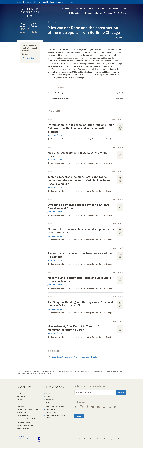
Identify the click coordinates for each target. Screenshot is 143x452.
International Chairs (49, 371)
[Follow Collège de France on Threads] (87, 406)
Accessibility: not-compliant (112, 439)
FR (125, 8)
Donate (79, 416)
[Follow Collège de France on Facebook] (75, 406)
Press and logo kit (23, 412)
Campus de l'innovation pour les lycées (55, 416)
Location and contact (78, 439)
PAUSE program (51, 409)
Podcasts (20, 400)
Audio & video (98, 8)
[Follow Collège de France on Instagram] (81, 406)
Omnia (48, 396)
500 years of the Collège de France (28, 409)
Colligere (49, 403)
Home (19, 371)
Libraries (98, 13)
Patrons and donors (23, 428)
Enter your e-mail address (84, 392)
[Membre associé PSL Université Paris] (42, 439)
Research (89, 13)
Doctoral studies (22, 416)
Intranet (48, 393)
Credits (99, 439)
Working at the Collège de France (27, 419)
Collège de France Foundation (55, 406)
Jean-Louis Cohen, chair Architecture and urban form (76, 357)
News (19, 403)
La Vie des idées (51, 412)
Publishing (108, 13)
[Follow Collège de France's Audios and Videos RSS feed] (115, 406)
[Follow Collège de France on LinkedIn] (98, 406)
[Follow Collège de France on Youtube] (104, 406)
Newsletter (20, 406)
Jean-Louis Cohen (29, 58)
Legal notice (91, 439)
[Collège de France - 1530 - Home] (30, 12)
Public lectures (97, 371)
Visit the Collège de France (25, 425)
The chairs (37, 371)
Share (121, 38)
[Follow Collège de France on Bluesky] (92, 406)
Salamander (50, 400)
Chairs (115, 8)
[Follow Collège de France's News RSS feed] (109, 406)
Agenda (82, 8)
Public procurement (23, 422)
